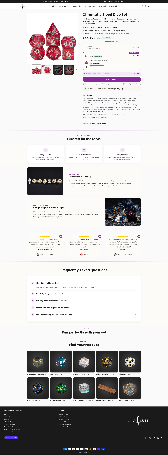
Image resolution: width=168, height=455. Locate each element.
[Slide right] (76, 70)
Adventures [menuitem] (63, 6)
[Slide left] (29, 70)
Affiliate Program (10, 422)
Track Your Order (10, 424)
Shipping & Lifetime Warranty (94, 123)
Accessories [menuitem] (77, 6)
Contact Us (8, 419)
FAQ (5, 414)
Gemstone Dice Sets (81, 374)
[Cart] (149, 6)
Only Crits (86, 452)
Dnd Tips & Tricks (10, 427)
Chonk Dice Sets (125, 400)
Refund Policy (63, 417)
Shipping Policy (64, 419)
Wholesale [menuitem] (102, 6)
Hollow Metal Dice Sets (105, 374)
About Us (7, 417)
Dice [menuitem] (54, 6)
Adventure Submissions (12, 432)
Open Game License (65, 427)
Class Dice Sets (125, 374)
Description (87, 95)
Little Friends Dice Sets (82, 400)
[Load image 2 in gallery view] (47, 70)
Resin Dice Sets (56, 374)
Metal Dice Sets (56, 400)
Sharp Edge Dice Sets (35, 374)
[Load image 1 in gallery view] (36, 70)
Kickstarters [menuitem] (90, 6)
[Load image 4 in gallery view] (69, 70)
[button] (112, 47)
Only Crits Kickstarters (12, 429)
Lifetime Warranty (65, 424)
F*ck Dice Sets (33, 400)
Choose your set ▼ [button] (97, 67)
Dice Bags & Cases (103, 400)
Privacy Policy (63, 414)
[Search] (142, 6)
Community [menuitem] (113, 6)
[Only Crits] (22, 6)
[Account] (145, 6)
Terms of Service (64, 422)
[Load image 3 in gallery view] (58, 70)
